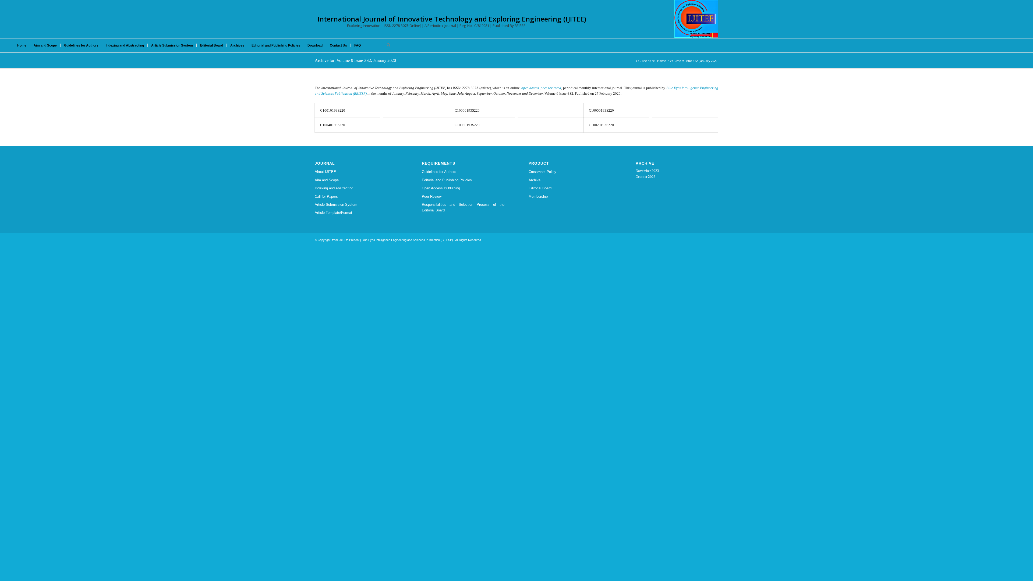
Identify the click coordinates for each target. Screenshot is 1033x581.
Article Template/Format (333, 213)
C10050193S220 (601, 110)
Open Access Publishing (441, 188)
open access (530, 88)
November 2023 (647, 171)
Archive (534, 180)
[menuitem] (22, 45)
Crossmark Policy (542, 172)
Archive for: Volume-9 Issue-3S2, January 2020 (355, 60)
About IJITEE (325, 172)
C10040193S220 (332, 125)
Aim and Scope (327, 180)
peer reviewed (551, 88)
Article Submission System (336, 205)
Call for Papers (326, 196)
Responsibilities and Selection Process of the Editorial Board (463, 207)
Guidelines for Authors (439, 172)
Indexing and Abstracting (334, 188)
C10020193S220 (601, 125)
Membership (538, 196)
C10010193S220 (332, 110)
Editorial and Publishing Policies (447, 180)
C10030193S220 (467, 125)
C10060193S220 (467, 110)
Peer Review (431, 196)
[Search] (386, 45)
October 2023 (646, 177)
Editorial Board (540, 188)
